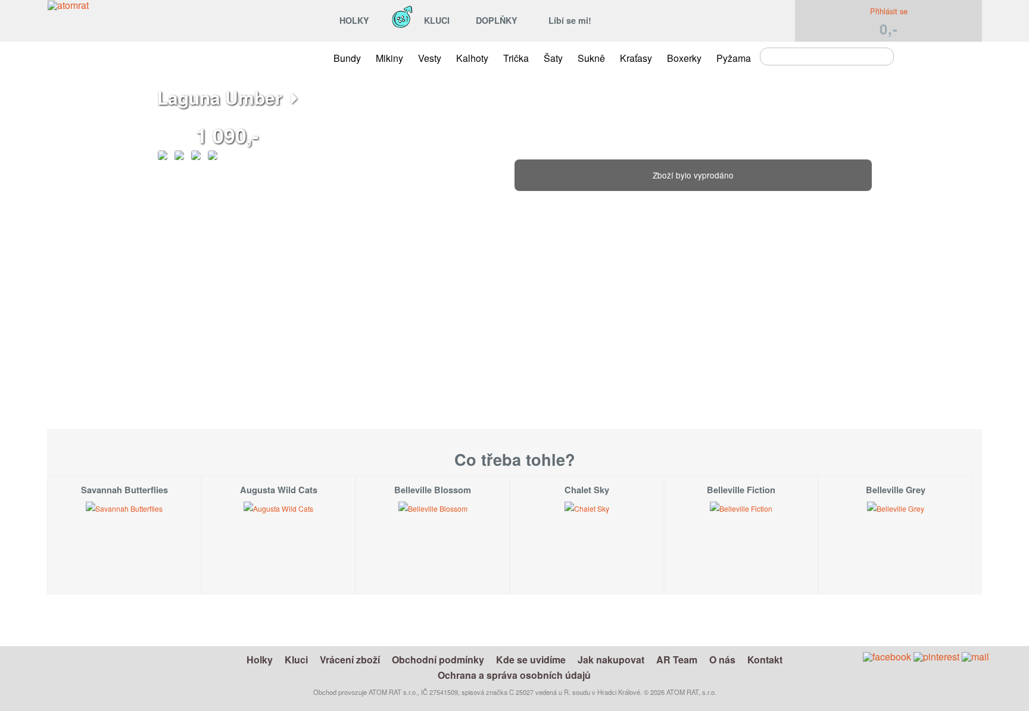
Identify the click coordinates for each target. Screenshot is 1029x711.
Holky (260, 659)
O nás (722, 659)
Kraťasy (636, 58)
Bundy (347, 58)
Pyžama (733, 58)
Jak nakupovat (611, 659)
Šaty (553, 58)
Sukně (591, 58)
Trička (516, 58)
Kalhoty (472, 58)
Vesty (429, 58)
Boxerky (684, 58)
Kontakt (764, 659)
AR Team (676, 659)
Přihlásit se (889, 11)
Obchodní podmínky (438, 659)
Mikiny (389, 58)
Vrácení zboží (350, 659)
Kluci (296, 659)
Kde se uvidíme (531, 659)
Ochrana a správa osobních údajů (514, 675)
